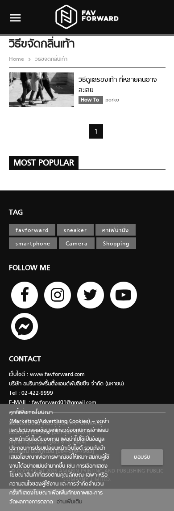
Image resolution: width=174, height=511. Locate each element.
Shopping (116, 244)
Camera (77, 244)
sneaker (75, 230)
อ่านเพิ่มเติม (67, 502)
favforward (32, 230)
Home (17, 59)
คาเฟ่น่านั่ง (115, 230)
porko (112, 100)
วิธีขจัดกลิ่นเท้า (50, 59)
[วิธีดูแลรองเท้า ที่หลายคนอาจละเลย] (41, 105)
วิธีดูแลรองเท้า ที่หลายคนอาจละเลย (118, 85)
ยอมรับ (142, 457)
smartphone (33, 244)
